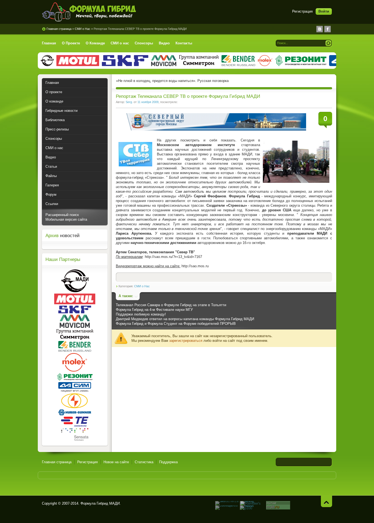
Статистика (144, 462)
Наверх (326, 501)
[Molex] (74, 370)
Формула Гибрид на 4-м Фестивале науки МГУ (154, 310)
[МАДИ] (74, 291)
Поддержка (168, 462)
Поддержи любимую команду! (141, 314)
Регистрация (302, 11)
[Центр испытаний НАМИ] (74, 407)
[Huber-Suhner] (74, 414)
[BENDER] (74, 350)
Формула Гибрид (90, 12)
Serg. (129, 102)
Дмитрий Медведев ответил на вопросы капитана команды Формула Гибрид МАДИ (185, 319)
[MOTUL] (74, 303)
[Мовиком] (75, 327)
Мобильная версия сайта (66, 219)
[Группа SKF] (74, 312)
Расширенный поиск (62, 215)
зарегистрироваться (185, 341)
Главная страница (56, 462)
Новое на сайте (116, 462)
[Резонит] (75, 379)
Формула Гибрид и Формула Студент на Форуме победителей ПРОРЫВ (176, 324)
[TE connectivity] (74, 425)
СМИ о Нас (142, 286)
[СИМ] (74, 387)
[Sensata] (74, 439)
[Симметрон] (74, 338)
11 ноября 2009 (148, 102)
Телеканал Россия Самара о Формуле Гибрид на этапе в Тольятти (171, 305)
